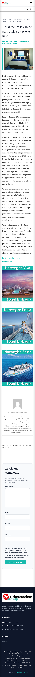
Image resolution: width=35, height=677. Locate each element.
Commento (9, 486)
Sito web (8, 535)
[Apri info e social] (31, 8)
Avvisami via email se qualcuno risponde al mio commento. (17, 556)
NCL (10, 20)
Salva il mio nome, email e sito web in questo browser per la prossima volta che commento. (16, 550)
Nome (7, 512)
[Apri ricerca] (26, 8)
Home (4, 20)
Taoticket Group (22, 672)
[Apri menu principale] (31, 3)
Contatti (5, 641)
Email (7, 524)
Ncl (21, 445)
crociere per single (13, 445)
